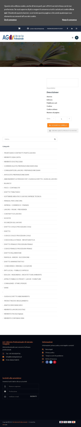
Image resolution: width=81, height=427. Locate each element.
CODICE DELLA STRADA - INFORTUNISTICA (19, 240)
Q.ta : (48, 118)
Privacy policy (49, 352)
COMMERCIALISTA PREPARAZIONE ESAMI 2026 (21, 166)
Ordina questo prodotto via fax (64, 130)
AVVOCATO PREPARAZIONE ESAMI (16, 175)
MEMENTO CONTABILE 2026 (14, 318)
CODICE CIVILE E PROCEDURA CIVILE (17, 235)
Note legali (49, 349)
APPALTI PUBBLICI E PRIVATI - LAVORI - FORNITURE (22, 279)
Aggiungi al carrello (58, 125)
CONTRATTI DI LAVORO (13, 214)
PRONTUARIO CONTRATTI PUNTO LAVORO (20, 153)
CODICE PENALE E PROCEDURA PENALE (18, 248)
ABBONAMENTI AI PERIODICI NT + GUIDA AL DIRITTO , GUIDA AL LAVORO (30, 179)
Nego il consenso (69, 20)
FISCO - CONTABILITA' (12, 188)
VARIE (6, 288)
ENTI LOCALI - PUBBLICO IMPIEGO (16, 270)
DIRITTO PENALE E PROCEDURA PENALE (18, 244)
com (5, 424)
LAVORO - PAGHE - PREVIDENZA (15, 209)
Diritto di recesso (51, 359)
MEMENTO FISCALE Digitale (13, 314)
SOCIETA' (7, 218)
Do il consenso (10, 20)
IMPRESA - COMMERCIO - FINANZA (16, 205)
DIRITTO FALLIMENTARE (12, 253)
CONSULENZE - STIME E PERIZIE (15, 283)
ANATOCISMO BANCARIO (13, 305)
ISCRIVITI (33, 396)
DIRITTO (7, 231)
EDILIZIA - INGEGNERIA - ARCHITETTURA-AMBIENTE (23, 275)
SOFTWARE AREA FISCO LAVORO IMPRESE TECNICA (22, 196)
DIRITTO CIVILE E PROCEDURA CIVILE (17, 227)
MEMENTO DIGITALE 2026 (13, 161)
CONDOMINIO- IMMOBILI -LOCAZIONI (18, 266)
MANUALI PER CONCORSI (13, 201)
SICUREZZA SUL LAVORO (13, 222)
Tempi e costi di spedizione (54, 355)
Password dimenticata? (55, 28)
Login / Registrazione (37, 28)
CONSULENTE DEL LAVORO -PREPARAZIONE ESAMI (22, 170)
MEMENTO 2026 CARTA (12, 157)
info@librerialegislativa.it (14, 357)
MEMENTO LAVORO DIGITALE (14, 309)
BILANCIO (7, 183)
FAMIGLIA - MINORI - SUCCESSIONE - (17, 257)
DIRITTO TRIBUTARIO (12, 192)
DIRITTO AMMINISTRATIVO (14, 261)
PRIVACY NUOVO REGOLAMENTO (16, 301)
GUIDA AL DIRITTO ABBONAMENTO (17, 296)
